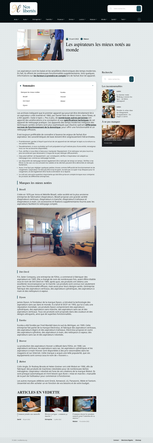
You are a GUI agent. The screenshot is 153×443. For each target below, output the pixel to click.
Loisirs (119, 91)
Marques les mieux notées (30, 92)
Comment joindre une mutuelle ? (28, 415)
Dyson (25, 105)
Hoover (63, 97)
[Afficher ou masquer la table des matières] (64, 85)
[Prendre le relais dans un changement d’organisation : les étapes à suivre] (108, 111)
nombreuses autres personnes (73, 117)
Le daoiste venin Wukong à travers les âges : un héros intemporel (124, 97)
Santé (19, 419)
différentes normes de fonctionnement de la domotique (56, 126)
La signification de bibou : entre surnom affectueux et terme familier (117, 139)
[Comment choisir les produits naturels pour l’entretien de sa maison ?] (84, 404)
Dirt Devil (26, 101)
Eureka (62, 92)
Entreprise (48, 419)
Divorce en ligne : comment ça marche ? (56, 415)
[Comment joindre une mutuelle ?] (29, 404)
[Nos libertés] (23, 8)
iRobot (62, 101)
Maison (86, 39)
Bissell (25, 96)
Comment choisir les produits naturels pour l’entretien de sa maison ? (84, 416)
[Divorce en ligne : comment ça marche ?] (57, 404)
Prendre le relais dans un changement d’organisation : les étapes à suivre (125, 113)
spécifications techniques (76, 120)
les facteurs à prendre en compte (50, 75)
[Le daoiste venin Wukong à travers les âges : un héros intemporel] (108, 96)
